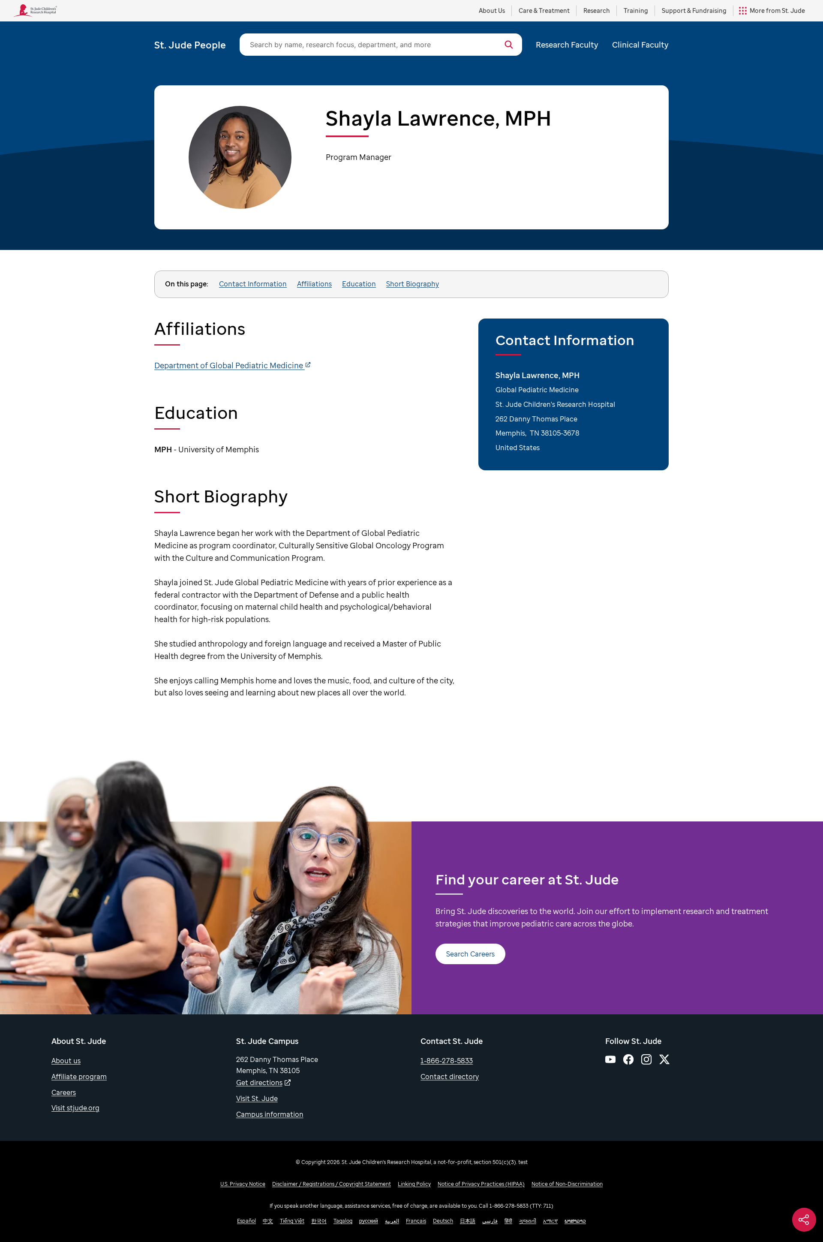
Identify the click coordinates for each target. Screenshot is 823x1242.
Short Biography (412, 284)
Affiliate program (79, 1076)
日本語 (467, 1220)
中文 (268, 1220)
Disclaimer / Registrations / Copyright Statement (331, 1184)
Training (636, 10)
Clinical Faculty (640, 44)
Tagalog (342, 1220)
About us (66, 1060)
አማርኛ (550, 1220)
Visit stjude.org (75, 1108)
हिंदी (508, 1220)
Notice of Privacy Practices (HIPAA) (481, 1184)
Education (359, 284)
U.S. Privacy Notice (242, 1184)
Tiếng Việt (292, 1220)
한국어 (319, 1220)
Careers (63, 1092)
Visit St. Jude (257, 1098)
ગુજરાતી (527, 1220)
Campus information (269, 1114)
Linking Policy (414, 1184)
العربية (392, 1220)
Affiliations (314, 284)
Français (416, 1220)
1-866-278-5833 (447, 1060)
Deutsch (443, 1220)
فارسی (490, 1220)
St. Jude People (190, 44)
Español (246, 1220)
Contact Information (253, 284)
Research (596, 10)
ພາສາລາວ (575, 1220)
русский (368, 1220)
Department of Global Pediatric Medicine (229, 365)
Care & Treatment (544, 10)
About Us (492, 10)
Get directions (259, 1082)
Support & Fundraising (694, 10)
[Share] (804, 1220)
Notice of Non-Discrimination (567, 1184)
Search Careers (470, 954)
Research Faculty (567, 44)
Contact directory (450, 1076)
